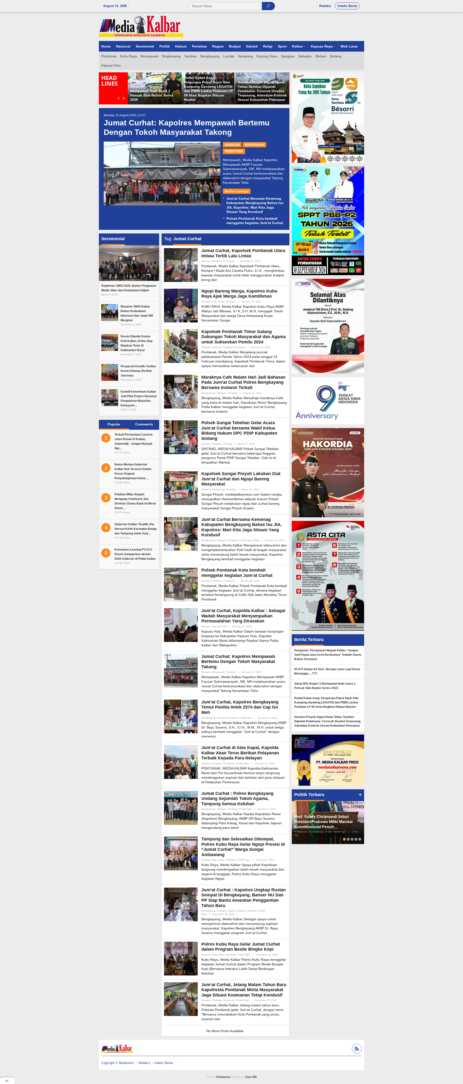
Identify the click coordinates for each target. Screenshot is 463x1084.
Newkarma (223, 1077)
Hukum (231, 910)
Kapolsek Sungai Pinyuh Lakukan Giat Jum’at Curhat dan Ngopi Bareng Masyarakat (240, 478)
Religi (256, 540)
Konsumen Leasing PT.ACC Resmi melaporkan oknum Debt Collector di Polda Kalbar (135, 554)
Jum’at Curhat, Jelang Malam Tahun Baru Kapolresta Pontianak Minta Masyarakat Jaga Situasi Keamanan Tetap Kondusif (243, 989)
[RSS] (356, 1049)
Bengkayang (208, 393)
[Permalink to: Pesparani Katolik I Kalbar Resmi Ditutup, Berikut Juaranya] (109, 372)
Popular (114, 424)
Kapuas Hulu (219, 626)
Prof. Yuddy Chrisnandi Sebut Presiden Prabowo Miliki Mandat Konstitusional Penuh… (323, 822)
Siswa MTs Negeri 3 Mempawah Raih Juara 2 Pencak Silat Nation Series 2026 (324, 686)
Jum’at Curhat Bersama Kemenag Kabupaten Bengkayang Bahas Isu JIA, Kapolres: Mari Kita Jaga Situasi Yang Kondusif (241, 527)
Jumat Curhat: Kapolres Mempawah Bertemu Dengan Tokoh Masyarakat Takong (238, 661)
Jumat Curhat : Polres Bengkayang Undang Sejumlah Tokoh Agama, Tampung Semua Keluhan (237, 798)
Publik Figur (245, 540)
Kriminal (241, 910)
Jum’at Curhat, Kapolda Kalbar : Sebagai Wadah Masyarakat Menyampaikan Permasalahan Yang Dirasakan (243, 615)
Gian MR (251, 1077)
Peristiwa (234, 151)
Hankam (232, 145)
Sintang (227, 444)
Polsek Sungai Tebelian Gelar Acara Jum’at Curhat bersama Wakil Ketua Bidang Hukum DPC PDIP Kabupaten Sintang (239, 430)
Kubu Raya (218, 301)
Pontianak (229, 261)
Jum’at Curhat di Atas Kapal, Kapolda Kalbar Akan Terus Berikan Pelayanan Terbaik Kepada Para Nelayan (240, 752)
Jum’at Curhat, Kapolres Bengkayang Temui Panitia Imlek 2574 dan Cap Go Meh (240, 707)
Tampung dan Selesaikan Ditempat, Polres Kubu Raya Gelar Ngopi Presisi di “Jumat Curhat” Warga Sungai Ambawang (243, 847)
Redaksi (144, 1063)
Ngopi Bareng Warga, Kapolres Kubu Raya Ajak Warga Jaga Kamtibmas (239, 294)
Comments (144, 424)
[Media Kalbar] (141, 26)
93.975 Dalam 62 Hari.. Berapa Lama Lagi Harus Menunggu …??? (208, 95)
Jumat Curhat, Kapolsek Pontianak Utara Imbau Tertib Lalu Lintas (243, 253)
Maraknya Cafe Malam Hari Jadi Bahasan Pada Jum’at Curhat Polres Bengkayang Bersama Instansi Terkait (243, 382)
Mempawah (254, 145)
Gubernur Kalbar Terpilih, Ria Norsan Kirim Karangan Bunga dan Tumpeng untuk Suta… (136, 529)
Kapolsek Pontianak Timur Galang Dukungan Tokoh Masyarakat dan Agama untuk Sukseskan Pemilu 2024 (243, 336)
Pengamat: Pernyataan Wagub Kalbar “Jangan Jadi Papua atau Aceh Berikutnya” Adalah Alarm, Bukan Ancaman (154, 91)
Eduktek (206, 347)
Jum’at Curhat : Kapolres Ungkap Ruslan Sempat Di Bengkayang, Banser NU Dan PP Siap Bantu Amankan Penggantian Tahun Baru (243, 897)
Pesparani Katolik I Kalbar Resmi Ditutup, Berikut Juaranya (138, 371)
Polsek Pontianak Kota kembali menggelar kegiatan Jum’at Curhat (236, 573)
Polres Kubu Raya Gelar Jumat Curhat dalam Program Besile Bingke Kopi (240, 947)
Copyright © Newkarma (117, 1063)
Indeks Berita (163, 1063)
